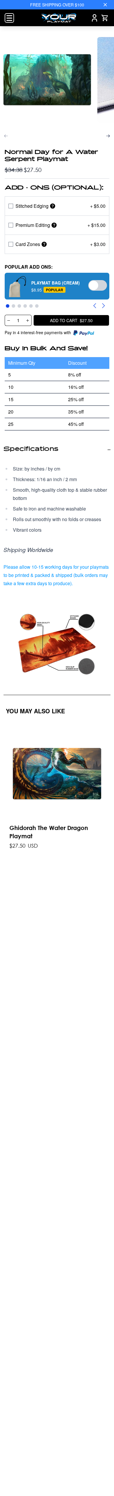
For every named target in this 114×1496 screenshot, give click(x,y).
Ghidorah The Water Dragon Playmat (48, 831)
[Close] (105, 4)
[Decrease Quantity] (8, 320)
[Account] (94, 18)
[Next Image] (108, 135)
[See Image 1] (47, 79)
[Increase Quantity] (28, 320)
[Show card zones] (44, 244)
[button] (57, 286)
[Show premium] (54, 225)
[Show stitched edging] (53, 206)
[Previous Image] (6, 135)
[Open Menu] (9, 18)
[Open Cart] (104, 18)
